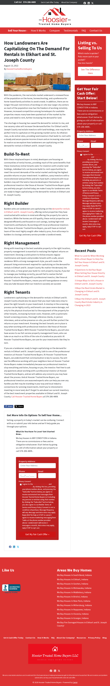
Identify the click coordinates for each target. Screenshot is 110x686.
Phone (22, 471)
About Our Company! (69, 2)
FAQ (84, 31)
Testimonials (71, 31)
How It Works (38, 31)
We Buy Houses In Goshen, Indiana (72, 583)
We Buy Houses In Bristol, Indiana (72, 596)
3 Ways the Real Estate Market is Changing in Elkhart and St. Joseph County (89, 291)
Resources (81, 638)
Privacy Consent (25, 481)
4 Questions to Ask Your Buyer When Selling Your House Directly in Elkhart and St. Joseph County (90, 273)
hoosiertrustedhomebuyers (19, 68)
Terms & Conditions (40, 484)
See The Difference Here (90, 71)
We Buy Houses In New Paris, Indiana (73, 601)
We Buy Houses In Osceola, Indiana (73, 613)
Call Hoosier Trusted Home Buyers (27, 396)
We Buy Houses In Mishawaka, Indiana (74, 588)
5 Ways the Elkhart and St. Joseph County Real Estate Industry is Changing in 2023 (90, 302)
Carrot (75, 682)
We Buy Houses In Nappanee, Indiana (74, 609)
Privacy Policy (27, 487)
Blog (104, 638)
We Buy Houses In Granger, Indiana (73, 618)
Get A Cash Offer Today (50, 2)
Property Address (27, 461)
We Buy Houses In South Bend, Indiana (74, 575)
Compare (55, 31)
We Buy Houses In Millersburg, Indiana (74, 605)
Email (41, 471)
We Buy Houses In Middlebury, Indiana (74, 592)
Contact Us (96, 31)
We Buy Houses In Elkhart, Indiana (72, 579)
